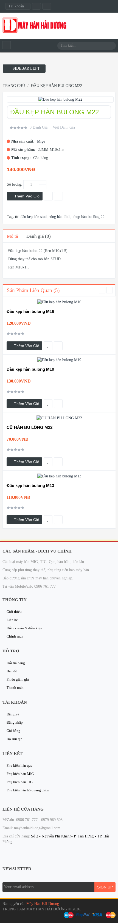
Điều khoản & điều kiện (24, 628)
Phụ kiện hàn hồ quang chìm (28, 790)
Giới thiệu (14, 612)
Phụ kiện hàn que (19, 765)
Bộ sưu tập (15, 739)
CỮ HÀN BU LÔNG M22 (29, 427)
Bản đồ (12, 671)
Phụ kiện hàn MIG (20, 774)
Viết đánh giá (64, 127)
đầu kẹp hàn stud (34, 217)
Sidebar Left (26, 68)
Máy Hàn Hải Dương (42, 904)
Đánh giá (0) (38, 236)
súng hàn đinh (60, 217)
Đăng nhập (15, 722)
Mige (41, 141)
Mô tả (12, 236)
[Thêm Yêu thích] (48, 345)
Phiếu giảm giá (18, 679)
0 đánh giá (38, 127)
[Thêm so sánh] (58, 345)
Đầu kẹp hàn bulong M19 (30, 369)
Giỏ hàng (13, 731)
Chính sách (15, 636)
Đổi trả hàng (16, 663)
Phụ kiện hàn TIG (20, 782)
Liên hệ (12, 620)
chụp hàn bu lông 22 (89, 217)
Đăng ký (13, 714)
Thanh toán (15, 688)
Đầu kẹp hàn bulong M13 (30, 485)
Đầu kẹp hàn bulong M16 (30, 311)
